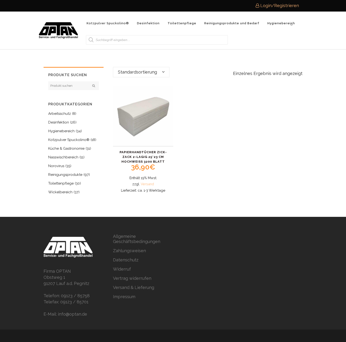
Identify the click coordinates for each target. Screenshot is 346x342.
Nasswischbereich (63, 157)
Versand (147, 184)
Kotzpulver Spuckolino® (68, 140)
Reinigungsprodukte (65, 175)
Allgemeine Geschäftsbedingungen (136, 239)
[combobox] (141, 72)
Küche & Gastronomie (66, 148)
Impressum (124, 296)
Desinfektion (58, 122)
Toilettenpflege (61, 183)
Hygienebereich (61, 131)
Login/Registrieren (279, 5)
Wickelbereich (60, 192)
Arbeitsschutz (59, 113)
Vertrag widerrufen (132, 278)
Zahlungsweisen (129, 250)
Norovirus (56, 166)
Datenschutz (125, 259)
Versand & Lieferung (133, 287)
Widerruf (122, 269)
